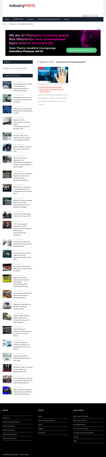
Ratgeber (40, 428)
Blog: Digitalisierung (79, 424)
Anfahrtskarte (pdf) (8, 430)
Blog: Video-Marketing (80, 420)
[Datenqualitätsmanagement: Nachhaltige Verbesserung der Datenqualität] (53, 75)
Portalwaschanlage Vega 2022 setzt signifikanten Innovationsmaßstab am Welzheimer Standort (22, 87)
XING (74, 441)
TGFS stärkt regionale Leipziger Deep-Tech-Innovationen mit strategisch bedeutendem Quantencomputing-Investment (22, 229)
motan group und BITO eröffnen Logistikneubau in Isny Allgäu (22, 358)
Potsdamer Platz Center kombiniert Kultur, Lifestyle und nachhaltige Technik (22, 138)
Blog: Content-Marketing (80, 416)
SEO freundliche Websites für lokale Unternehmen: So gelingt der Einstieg (22, 295)
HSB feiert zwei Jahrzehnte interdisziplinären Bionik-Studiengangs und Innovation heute (22, 190)
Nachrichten (18, 19)
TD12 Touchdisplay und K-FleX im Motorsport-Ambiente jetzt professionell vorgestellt (23, 380)
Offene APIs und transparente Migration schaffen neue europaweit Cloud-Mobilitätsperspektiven (22, 177)
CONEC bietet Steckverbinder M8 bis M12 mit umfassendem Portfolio (22, 111)
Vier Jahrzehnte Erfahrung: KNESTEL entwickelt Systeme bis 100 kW (22, 268)
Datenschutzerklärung (9, 438)
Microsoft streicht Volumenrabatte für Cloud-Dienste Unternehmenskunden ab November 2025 (21, 124)
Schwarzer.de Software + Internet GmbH (16, 454)
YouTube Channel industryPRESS (83, 433)
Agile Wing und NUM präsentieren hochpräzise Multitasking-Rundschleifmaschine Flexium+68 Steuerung (21, 282)
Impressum (6, 418)
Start (7, 19)
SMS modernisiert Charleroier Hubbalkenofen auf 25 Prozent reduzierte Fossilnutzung (23, 392)
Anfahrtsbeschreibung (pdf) (11, 422)
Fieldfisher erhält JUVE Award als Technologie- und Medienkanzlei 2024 (23, 369)
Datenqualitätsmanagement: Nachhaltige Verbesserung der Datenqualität (51, 89)
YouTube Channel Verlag (80, 428)
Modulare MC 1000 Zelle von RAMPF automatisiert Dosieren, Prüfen (22, 306)
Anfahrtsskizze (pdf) (9, 426)
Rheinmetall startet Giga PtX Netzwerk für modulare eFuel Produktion (22, 100)
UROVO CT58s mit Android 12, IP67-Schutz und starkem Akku (22, 149)
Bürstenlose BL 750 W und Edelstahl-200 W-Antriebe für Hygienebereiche (22, 244)
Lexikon (30, 19)
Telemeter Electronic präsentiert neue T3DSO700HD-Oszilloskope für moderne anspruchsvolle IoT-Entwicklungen (23, 162)
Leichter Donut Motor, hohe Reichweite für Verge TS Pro (22, 215)
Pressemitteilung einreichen (49, 19)
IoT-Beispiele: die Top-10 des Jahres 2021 (15, 68)
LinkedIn (76, 437)
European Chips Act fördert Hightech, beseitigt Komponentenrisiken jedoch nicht (22, 256)
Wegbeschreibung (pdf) (10, 434)
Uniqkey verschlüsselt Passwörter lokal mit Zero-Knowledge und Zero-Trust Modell (21, 346)
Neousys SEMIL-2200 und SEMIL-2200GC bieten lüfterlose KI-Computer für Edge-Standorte (21, 319)
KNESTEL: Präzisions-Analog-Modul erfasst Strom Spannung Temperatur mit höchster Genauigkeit (22, 203)
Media (66, 19)
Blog (41, 68)
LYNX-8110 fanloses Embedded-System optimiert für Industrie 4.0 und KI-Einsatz (22, 332)
